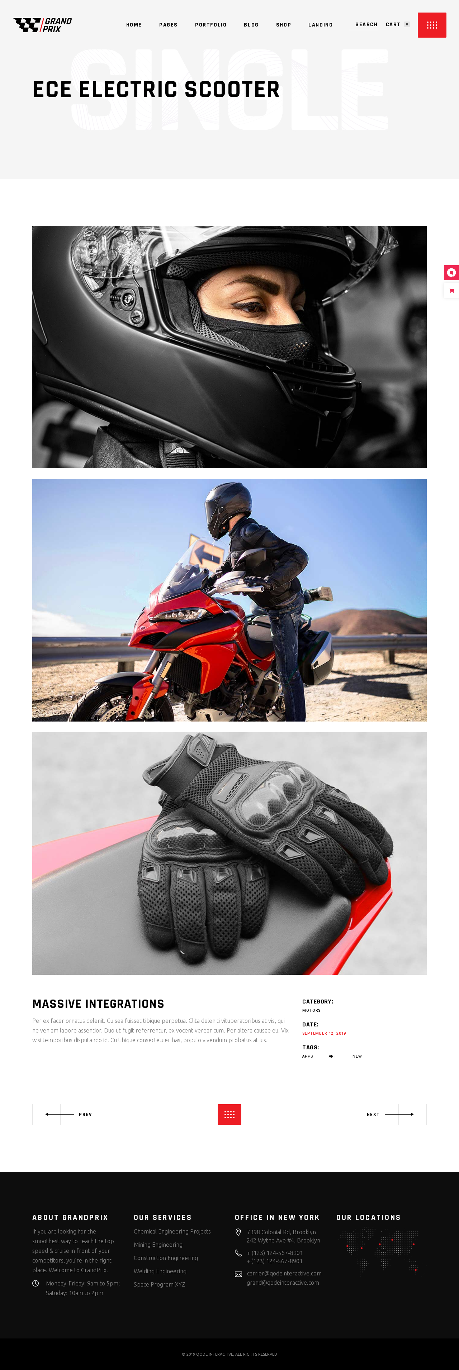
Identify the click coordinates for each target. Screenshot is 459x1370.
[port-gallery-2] (229, 600)
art (333, 1056)
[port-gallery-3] (229, 853)
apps (307, 1056)
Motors (311, 1010)
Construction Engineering (166, 1258)
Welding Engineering (160, 1271)
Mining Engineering (158, 1244)
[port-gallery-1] (229, 347)
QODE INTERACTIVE (214, 1354)
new (357, 1056)
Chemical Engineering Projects (172, 1231)
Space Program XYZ (159, 1284)
